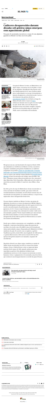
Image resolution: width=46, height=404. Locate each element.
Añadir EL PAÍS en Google (40, 46)
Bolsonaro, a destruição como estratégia (12, 339)
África (9, 20)
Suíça (5, 23)
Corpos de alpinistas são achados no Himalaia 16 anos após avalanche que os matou (6, 97)
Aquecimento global (24, 288)
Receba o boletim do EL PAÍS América (12, 264)
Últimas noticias (5, 337)
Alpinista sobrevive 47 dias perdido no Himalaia (6, 110)
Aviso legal (20, 392)
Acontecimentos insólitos (15, 288)
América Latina (4, 20)
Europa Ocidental (32, 288)
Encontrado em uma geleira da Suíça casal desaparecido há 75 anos (23, 271)
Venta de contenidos (15, 392)
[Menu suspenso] (3, 12)
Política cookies (25, 392)
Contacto (10, 392)
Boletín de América (6, 365)
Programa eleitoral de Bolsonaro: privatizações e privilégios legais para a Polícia (21, 348)
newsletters (5, 362)
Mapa (36, 392)
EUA (23, 20)
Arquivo (26, 362)
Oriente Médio (16, 20)
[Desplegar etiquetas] (42, 288)
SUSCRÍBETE (35, 8)
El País (23, 41)
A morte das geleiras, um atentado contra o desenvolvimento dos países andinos (20, 279)
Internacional (7, 17)
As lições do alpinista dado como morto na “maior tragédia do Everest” (6, 123)
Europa (12, 20)
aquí (28, 293)
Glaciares (5, 288)
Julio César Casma (5, 281)
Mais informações (7, 293)
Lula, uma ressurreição (9, 342)
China (21, 20)
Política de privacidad (31, 392)
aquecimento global (19, 99)
